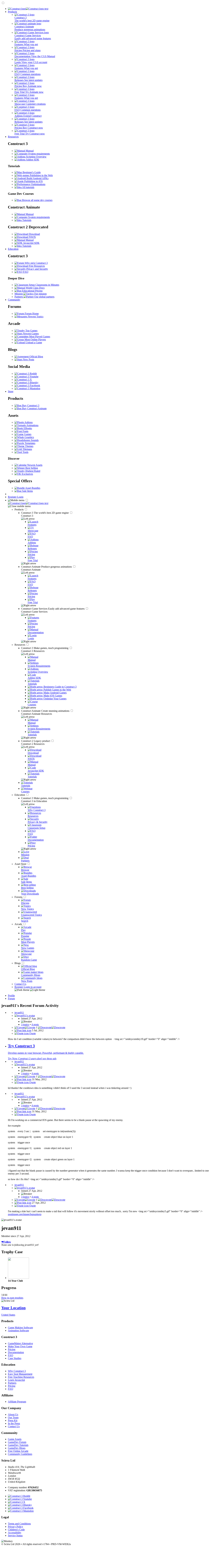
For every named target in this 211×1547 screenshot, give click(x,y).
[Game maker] (28, 503)
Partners (12, 1383)
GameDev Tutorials (18, 1445)
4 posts (35, 1024)
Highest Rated (32, 471)
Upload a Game (33, 342)
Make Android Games (55, 692)
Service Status (15, 1535)
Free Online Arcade (18, 1451)
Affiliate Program (17, 1401)
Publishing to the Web (41, 175)
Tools (25, 452)
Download (34, 234)
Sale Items (27, 491)
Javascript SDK (31, 243)
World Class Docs (35, 287)
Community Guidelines (20, 1454)
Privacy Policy (15, 1526)
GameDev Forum (17, 1442)
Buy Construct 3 (30, 405)
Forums (19, 897)
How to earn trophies (12, 1297)
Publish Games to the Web (57, 689)
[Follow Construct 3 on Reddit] (26, 373)
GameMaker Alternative (20, 1343)
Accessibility (14, 1532)
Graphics (29, 437)
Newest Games (30, 333)
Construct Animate (47, 566)
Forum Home (31, 313)
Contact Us (20, 984)
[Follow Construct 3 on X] (23, 379)
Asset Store (21, 864)
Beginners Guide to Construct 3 (59, 686)
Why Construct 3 (17, 1371)
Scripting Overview (35, 156)
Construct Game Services (53, 608)
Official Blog (36, 356)
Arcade (19, 924)
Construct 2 (36, 741)
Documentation (16, 1352)
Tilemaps (27, 449)
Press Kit (12, 1420)
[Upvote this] (25, 1027)
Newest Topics (35, 316)
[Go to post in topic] (23, 1030)
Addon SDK (32, 159)
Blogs (18, 963)
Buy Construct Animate (34, 408)
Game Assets (14, 1439)
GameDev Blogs (16, 1448)
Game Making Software (20, 1327)
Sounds (34, 440)
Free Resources (36, 266)
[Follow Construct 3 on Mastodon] (27, 388)
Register (12, 496)
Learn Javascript (16, 1380)
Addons (28, 422)
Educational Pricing (32, 290)
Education (13, 249)
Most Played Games (39, 336)
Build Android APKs (37, 178)
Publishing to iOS (33, 181)
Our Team (13, 1417)
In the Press (14, 1423)
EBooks (27, 428)
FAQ (25, 271)
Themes (28, 446)
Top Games (31, 330)
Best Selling (31, 468)
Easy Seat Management (20, 1374)
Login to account (32, 987)
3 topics (25, 1024)
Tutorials (26, 220)
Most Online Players (35, 339)
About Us (13, 1414)
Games (27, 434)
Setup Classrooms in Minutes (43, 284)
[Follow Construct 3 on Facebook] (27, 385)
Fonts (25, 431)
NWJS (32, 237)
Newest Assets (34, 465)
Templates (29, 443)
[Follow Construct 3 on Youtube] (26, 376)
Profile (11, 995)
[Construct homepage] (28, 8)
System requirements (39, 153)
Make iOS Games (52, 695)
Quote (32, 1033)
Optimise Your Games (54, 698)
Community (14, 299)
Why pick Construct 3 (36, 263)
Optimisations (37, 184)
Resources (13, 136)
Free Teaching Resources (21, 1377)
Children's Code (16, 1529)
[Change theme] (30, 990)
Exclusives (27, 474)
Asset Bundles (32, 488)
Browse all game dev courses (36, 200)
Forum (11, 998)
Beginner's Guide (31, 172)
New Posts (28, 359)
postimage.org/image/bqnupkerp (24, 1214)
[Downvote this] (51, 1027)
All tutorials (28, 187)
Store (10, 391)
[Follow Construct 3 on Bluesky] (26, 382)
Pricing (11, 1349)
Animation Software (18, 1330)
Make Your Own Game (20, 1346)
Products (12, 11)
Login (20, 496)
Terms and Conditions (19, 1523)
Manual (29, 150)
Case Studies (14, 1358)
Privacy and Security (37, 269)
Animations (32, 425)
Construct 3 (45, 512)
